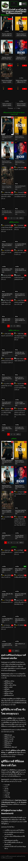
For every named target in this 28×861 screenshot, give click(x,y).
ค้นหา (24, 3)
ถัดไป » (21, 218)
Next (19, 108)
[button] (14, 3)
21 (17, 218)
